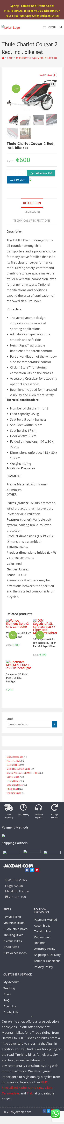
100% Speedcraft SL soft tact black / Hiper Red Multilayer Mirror (44, 643)
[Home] (3, 57)
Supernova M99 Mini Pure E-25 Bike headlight (17, 678)
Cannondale (10, 1093)
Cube (23, 1088)
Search (10, 718)
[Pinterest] (37, 870)
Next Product (45, 74)
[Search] (54, 724)
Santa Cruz (35, 1088)
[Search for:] (59, 27)
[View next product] (55, 75)
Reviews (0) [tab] (32, 212)
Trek (30, 1093)
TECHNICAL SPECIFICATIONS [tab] (32, 220)
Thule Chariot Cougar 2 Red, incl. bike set (36, 57)
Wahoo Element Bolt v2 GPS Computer (18, 635)
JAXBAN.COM (18, 866)
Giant (49, 1088)
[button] (53, 84)
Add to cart (18, 179)
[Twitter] (32, 870)
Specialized (10, 1088)
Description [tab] (32, 203)
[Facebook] (27, 870)
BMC (44, 1082)
